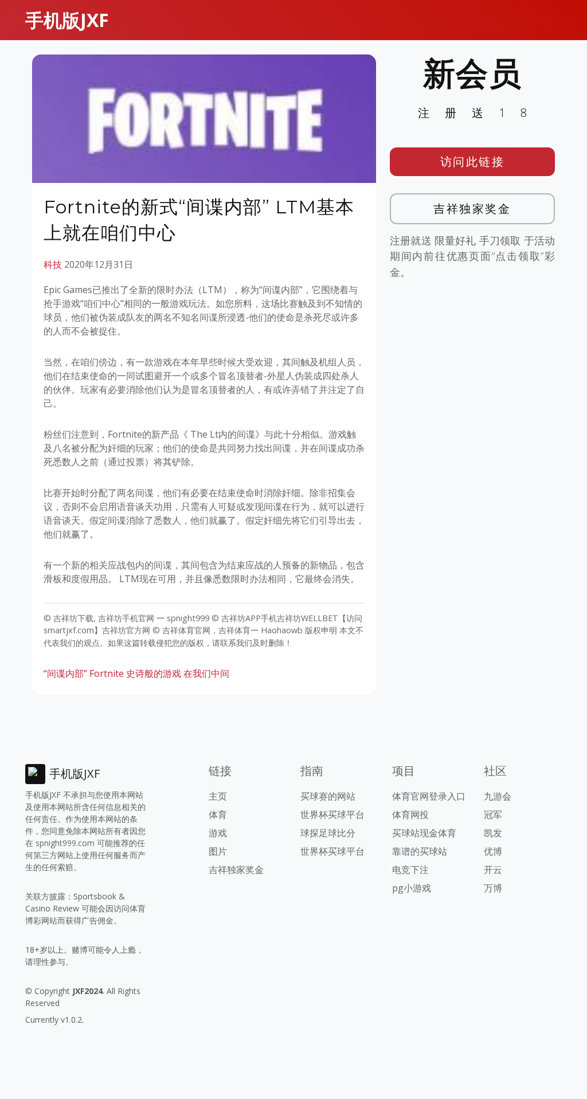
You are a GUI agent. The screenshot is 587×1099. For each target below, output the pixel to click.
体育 (218, 814)
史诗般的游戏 (153, 673)
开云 (493, 869)
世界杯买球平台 (332, 814)
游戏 (218, 833)
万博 (493, 888)
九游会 (497, 796)
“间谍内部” (65, 673)
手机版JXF (67, 19)
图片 (218, 851)
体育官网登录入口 (428, 796)
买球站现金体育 (424, 833)
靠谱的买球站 (419, 851)
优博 (493, 851)
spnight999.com (65, 842)
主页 (218, 796)
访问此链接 (472, 161)
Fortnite (106, 673)
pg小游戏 (411, 888)
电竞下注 (410, 869)
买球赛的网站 (327, 796)
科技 (53, 264)
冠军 (493, 814)
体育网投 (410, 814)
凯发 (493, 833)
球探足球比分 (327, 833)
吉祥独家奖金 (472, 208)
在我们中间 (206, 673)
